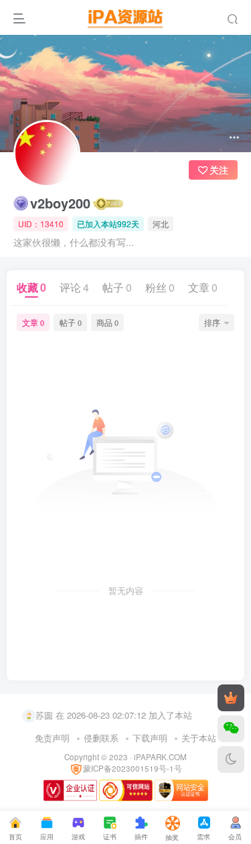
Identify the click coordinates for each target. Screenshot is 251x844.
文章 (203, 287)
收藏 (31, 287)
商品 (107, 322)
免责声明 (52, 737)
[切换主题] (231, 759)
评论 (74, 287)
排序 (212, 322)
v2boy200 (60, 203)
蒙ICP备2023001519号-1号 (132, 768)
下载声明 (150, 737)
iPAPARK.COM (160, 756)
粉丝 (160, 287)
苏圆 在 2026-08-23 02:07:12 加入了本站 (113, 714)
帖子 (117, 287)
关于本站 (198, 737)
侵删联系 (101, 737)
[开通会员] (231, 697)
